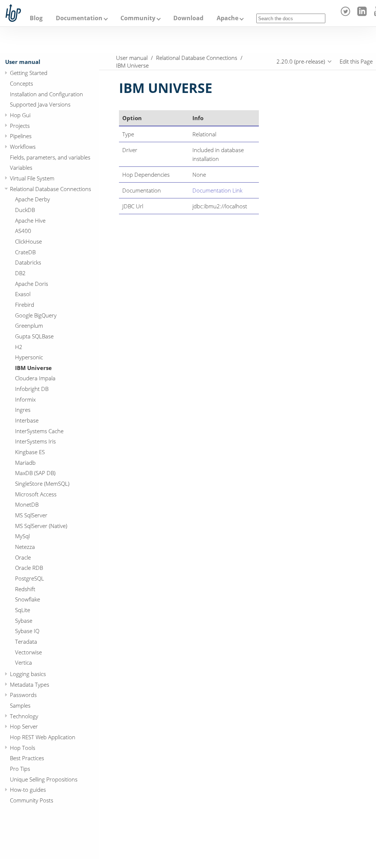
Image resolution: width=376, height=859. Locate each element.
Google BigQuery (36, 315)
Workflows (23, 147)
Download (188, 18)
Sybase (23, 621)
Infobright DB (31, 389)
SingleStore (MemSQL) (42, 483)
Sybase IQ (27, 631)
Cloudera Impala (35, 378)
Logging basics (28, 674)
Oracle (23, 557)
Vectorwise (28, 652)
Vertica (23, 662)
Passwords (23, 695)
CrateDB (25, 252)
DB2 (20, 273)
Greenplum (29, 325)
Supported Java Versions (40, 104)
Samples (20, 705)
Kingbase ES (30, 452)
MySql (22, 536)
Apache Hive (30, 220)
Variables (21, 167)
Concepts (21, 83)
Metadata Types (29, 684)
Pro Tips (20, 769)
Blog (36, 18)
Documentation (79, 18)
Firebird (24, 305)
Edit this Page (356, 61)
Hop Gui (20, 115)
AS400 (23, 231)
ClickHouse (28, 241)
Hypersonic (29, 357)
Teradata (26, 641)
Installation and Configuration (46, 94)
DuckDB (25, 210)
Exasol (22, 294)
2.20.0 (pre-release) (300, 61)
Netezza (25, 547)
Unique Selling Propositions (43, 779)
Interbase (27, 420)
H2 (18, 347)
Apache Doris (31, 284)
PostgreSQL (29, 578)
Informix (25, 399)
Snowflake (27, 599)
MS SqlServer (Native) (41, 526)
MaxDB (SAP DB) (35, 473)
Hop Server (24, 726)
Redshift (25, 589)
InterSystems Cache (39, 431)
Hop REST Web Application (42, 737)
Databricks (28, 262)
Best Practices (27, 758)
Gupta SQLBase (34, 336)
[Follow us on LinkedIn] (363, 14)
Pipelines (21, 136)
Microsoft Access (36, 494)
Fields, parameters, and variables (50, 157)
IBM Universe (33, 368)
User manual (22, 62)
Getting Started (28, 73)
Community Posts (31, 800)
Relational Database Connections (50, 189)
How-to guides (28, 790)
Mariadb (25, 463)
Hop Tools (22, 748)
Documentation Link (217, 190)
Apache (227, 18)
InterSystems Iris (35, 441)
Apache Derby (32, 199)
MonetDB (27, 504)
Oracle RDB (29, 568)
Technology (24, 716)
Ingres (22, 410)
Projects (20, 126)
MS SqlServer (31, 515)
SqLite (22, 610)
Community (137, 18)
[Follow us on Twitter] (347, 14)
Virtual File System (32, 178)
